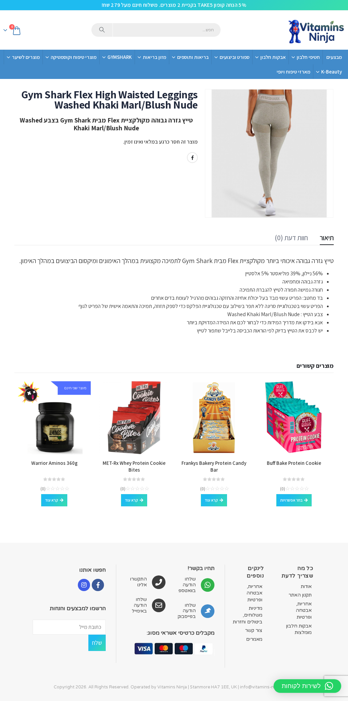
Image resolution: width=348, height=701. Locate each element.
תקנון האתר (300, 595)
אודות (306, 586)
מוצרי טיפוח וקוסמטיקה (74, 57)
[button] (307, 686)
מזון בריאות (154, 57)
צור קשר (253, 630)
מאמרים (254, 639)
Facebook (192, 157)
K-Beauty (331, 71)
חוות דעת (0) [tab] (291, 237)
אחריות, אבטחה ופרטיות (304, 610)
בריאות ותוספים (193, 57)
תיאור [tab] (327, 237)
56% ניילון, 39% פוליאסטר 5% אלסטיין (283, 273)
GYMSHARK (119, 57)
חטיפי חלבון (308, 57)
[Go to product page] (293, 417)
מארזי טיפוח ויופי (293, 71)
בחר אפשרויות (291, 500)
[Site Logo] (316, 30)
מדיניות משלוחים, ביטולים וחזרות (247, 614)
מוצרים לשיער (26, 57)
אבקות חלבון (273, 57)
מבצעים (334, 57)
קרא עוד (211, 500)
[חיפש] (101, 30)
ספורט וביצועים (234, 57)
